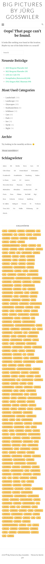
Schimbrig (7, 466)
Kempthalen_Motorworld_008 (18, 78)
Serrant (36, 474)
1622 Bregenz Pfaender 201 (17, 71)
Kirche (40, 361)
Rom (4, 199)
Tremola (6, 513)
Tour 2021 (6, 208)
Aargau (21, 230)
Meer (22, 390)
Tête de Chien (8, 517)
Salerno (27, 455)
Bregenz (31, 259)
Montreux (22, 397)
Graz (13, 336)
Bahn (5, 252)
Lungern (14, 383)
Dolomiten (34, 170)
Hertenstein (18, 347)
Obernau (28, 423)
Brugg (14, 263)
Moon (13, 401)
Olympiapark (19, 426)
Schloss (16, 466)
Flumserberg (8, 317)
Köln (28, 365)
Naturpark (7, 412)
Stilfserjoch (8, 495)
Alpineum (24, 238)
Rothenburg (25, 448)
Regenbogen (17, 441)
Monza (6, 401)
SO (23, 481)
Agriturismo (7, 234)
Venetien (26, 521)
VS (29, 524)
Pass (11, 194)
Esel (37, 307)
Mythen (6, 408)
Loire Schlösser (9, 379)
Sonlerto (17, 484)
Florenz (13, 314)
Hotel (22, 350)
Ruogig (35, 448)
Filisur (34, 310)
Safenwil (6, 455)
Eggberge (24, 296)
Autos (5, 166)
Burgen (30, 267)
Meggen (6, 394)
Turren (36, 513)
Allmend (6, 238)
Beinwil (36, 252)
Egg (16, 296)
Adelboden (30, 230)
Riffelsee (16, 445)
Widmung (29, 208)
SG (4, 477)
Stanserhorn (37, 488)
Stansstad (7, 492)
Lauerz (6, 372)
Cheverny (17, 281)
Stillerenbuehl (20, 495)
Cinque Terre (8, 285)
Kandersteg (7, 361)
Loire (14, 180)
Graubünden (18, 175)
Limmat (15, 376)
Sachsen (30, 452)
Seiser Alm (7, 474)
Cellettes (34, 270)
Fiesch (27, 310)
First (5, 314)
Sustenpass (7, 503)
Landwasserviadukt (24, 368)
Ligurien (6, 376)
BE (11, 166)
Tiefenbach (25, 506)
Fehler (19, 310)
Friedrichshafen (29, 321)
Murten (16, 405)
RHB (36, 441)
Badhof (39, 248)
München (22, 408)
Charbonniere (32, 274)
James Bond (7, 357)
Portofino (7, 437)
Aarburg (12, 230)
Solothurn (7, 484)
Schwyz (20, 199)
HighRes (27, 347)
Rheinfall (7, 445)
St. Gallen (6, 204)
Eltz (33, 299)
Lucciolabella (27, 379)
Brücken (30, 263)
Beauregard (27, 252)
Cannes (18, 270)
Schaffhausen (20, 463)
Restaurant (28, 441)
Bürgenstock (8, 270)
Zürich (5, 213)
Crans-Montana (29, 285)
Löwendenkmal (8, 386)
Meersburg (31, 390)
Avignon (13, 248)
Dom (27, 292)
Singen (33, 477)
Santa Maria (7, 459)
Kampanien (34, 357)
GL (34, 328)
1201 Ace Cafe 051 (13, 75)
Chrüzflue (27, 281)
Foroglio (26, 317)
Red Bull (27, 194)
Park (8, 118)
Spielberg (30, 199)
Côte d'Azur (6, 170)
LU (20, 180)
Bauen (12, 252)
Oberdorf (19, 423)
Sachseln (21, 452)
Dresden (34, 292)
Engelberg (24, 303)
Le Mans (6, 180)
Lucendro (39, 379)
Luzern (27, 180)
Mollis (33, 394)
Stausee (16, 492)
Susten (37, 499)
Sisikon (17, 481)
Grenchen (22, 336)
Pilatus (19, 194)
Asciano (32, 245)
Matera (37, 386)
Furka (39, 325)
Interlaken (7, 354)
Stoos (6, 499)
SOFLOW (30, 481)
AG (38, 230)
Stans (28, 488)
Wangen (13, 528)
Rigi (35, 194)
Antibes (21, 241)
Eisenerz (26, 299)
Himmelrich (37, 347)
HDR (12, 343)
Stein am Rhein (26, 492)
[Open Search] (42, 24)
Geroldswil (26, 328)
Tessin (24, 204)
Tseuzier (28, 513)
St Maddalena (33, 495)
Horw (14, 350)
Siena (15, 477)
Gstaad (6, 339)
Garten (6, 328)
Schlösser (10, 111)
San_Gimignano (19, 459)
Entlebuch (19, 307)
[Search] (19, 53)
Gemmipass (15, 328)
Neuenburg (17, 412)
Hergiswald (31, 343)
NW (18, 419)
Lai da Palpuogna (9, 368)
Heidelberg (20, 343)
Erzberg (29, 307)
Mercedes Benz (8, 185)
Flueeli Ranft (23, 314)
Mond (14, 397)
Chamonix (22, 274)
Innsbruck (30, 350)
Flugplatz (34, 314)
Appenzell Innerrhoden (11, 245)
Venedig (17, 521)
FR (33, 317)
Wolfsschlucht (24, 532)
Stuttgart (15, 204)
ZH (37, 208)
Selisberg (17, 474)
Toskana (38, 204)
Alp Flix (15, 238)
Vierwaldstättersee (10, 524)
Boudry (22, 259)
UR (33, 517)
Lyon (30, 383)
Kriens (21, 365)
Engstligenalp (36, 303)
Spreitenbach (8, 488)
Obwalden (17, 189)
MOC (26, 394)
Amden (13, 241)
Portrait (16, 437)
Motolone (21, 401)
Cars (7, 115)
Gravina (6, 336)
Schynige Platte (17, 470)
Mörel (14, 408)
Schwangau (26, 466)
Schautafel (31, 463)
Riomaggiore (8, 448)
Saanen (12, 452)
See (7, 121)
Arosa (24, 245)
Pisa (12, 434)
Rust (5, 452)
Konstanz (12, 365)
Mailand (19, 386)
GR (25, 332)
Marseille (28, 386)
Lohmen (30, 376)
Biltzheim (31, 256)
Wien (5, 532)
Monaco (6, 397)
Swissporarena (29, 503)
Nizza (12, 419)
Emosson (14, 303)
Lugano (6, 383)
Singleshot (7, 481)
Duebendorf (7, 296)
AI (15, 234)
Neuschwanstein (9, 415)
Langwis (36, 368)
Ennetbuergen (8, 307)
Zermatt (34, 532)
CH (38, 166)
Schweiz (12, 199)
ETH (12, 310)
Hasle (36, 339)
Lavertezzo (15, 372)
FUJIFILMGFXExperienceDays (25, 325)
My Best (28, 185)
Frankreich (6, 175)
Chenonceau (37, 278)
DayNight (17, 288)
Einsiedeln (16, 299)
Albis (29, 234)
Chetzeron (7, 281)
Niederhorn (31, 415)
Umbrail (18, 517)
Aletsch (37, 234)
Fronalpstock (8, 325)
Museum (19, 185)
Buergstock (7, 267)
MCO (16, 390)
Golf (39, 328)
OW (36, 189)
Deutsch (31, 288)
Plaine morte (21, 434)
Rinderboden (33, 445)
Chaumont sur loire (23, 278)
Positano (26, 437)
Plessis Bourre (34, 434)
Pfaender (20, 430)
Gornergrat (7, 332)
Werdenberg (24, 528)
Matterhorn (7, 390)
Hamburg (28, 175)
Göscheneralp (16, 339)
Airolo (22, 234)
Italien (37, 175)
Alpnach (33, 238)
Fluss (17, 317)
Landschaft (10, 98)
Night (8, 128)
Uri (14, 208)
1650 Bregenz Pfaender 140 (17, 68)
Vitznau (22, 524)
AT (39, 245)
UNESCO (26, 517)
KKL (5, 365)
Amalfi (6, 241)
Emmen (6, 303)
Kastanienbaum (29, 361)
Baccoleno (30, 248)
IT (24, 354)
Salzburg (37, 455)
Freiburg (17, 321)
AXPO (21, 248)
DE (15, 170)
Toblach (14, 510)
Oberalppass (8, 423)
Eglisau (33, 296)
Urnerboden (7, 521)
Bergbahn (7, 256)
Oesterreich (27, 189)
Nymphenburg (27, 419)
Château (36, 281)
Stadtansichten (12, 108)
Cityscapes (10, 104)
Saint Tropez (17, 455)
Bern (25, 166)
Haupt (5, 343)
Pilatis (28, 430)
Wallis (21, 208)
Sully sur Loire (26, 499)
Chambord (12, 274)
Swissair (17, 503)
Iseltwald (17, 354)
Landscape (10, 101)
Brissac (6, 263)
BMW (15, 259)
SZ (38, 503)
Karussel (18, 361)
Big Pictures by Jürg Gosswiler (22, 10)
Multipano (7, 405)
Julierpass (18, 357)
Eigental (6, 299)
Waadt (36, 524)
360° (5, 230)
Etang (5, 310)
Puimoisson (35, 437)
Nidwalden (6, 189)
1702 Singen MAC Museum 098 (18, 82)
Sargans (30, 459)
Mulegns (31, 401)
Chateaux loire (8, 278)
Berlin (18, 166)
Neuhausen (27, 412)
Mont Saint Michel (34, 397)
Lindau (22, 376)
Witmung (12, 532)
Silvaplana (24, 477)
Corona (18, 285)
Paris (4, 194)
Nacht (8, 125)
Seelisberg (35, 470)
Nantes (38, 408)
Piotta (6, 434)
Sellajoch (27, 474)
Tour (30, 510)
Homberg (6, 350)
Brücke (22, 263)
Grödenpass (32, 336)
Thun (12, 506)
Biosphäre (7, 259)
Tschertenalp (17, 513)
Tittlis (6, 510)
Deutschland (23, 170)
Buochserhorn (19, 267)
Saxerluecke (8, 463)
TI (30, 204)
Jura (26, 357)
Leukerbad (34, 372)
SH (9, 477)
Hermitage (7, 347)
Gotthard (18, 332)
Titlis (34, 506)
